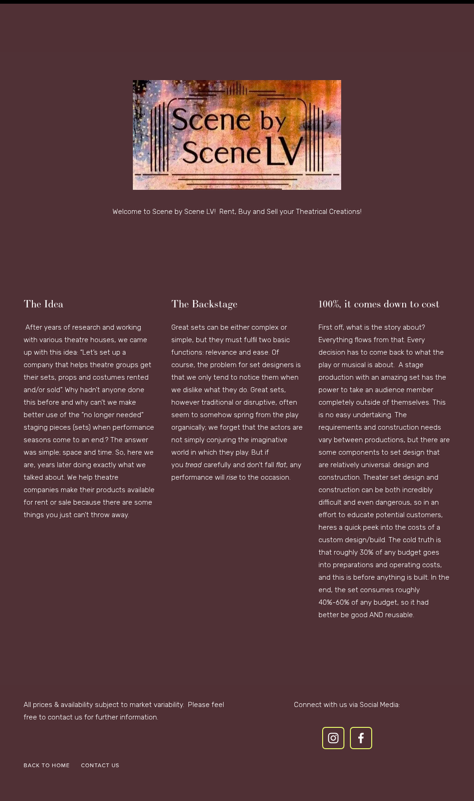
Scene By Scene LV (236, 36)
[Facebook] (361, 738)
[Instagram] (333, 738)
